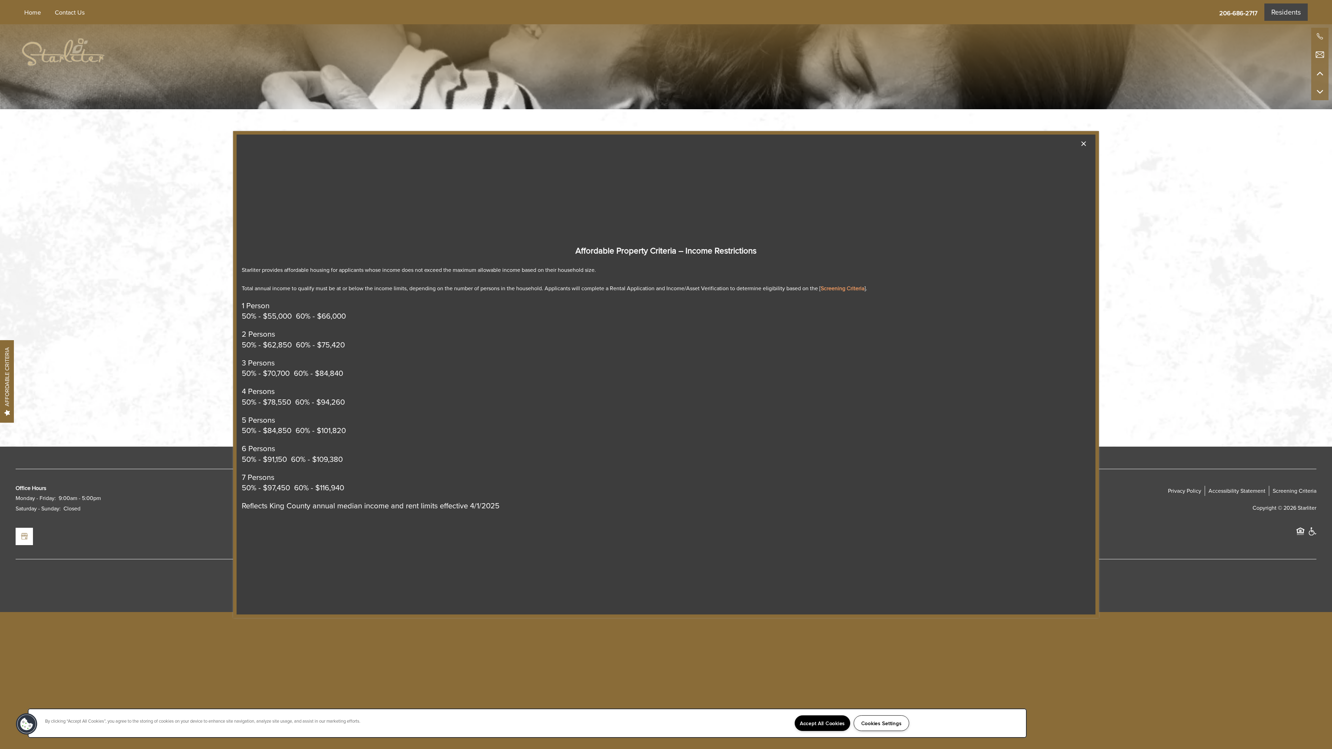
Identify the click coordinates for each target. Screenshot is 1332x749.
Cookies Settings (881, 723)
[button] (27, 724)
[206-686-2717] (1320, 36)
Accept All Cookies (822, 723)
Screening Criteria (842, 288)
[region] (527, 723)
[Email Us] (1320, 54)
